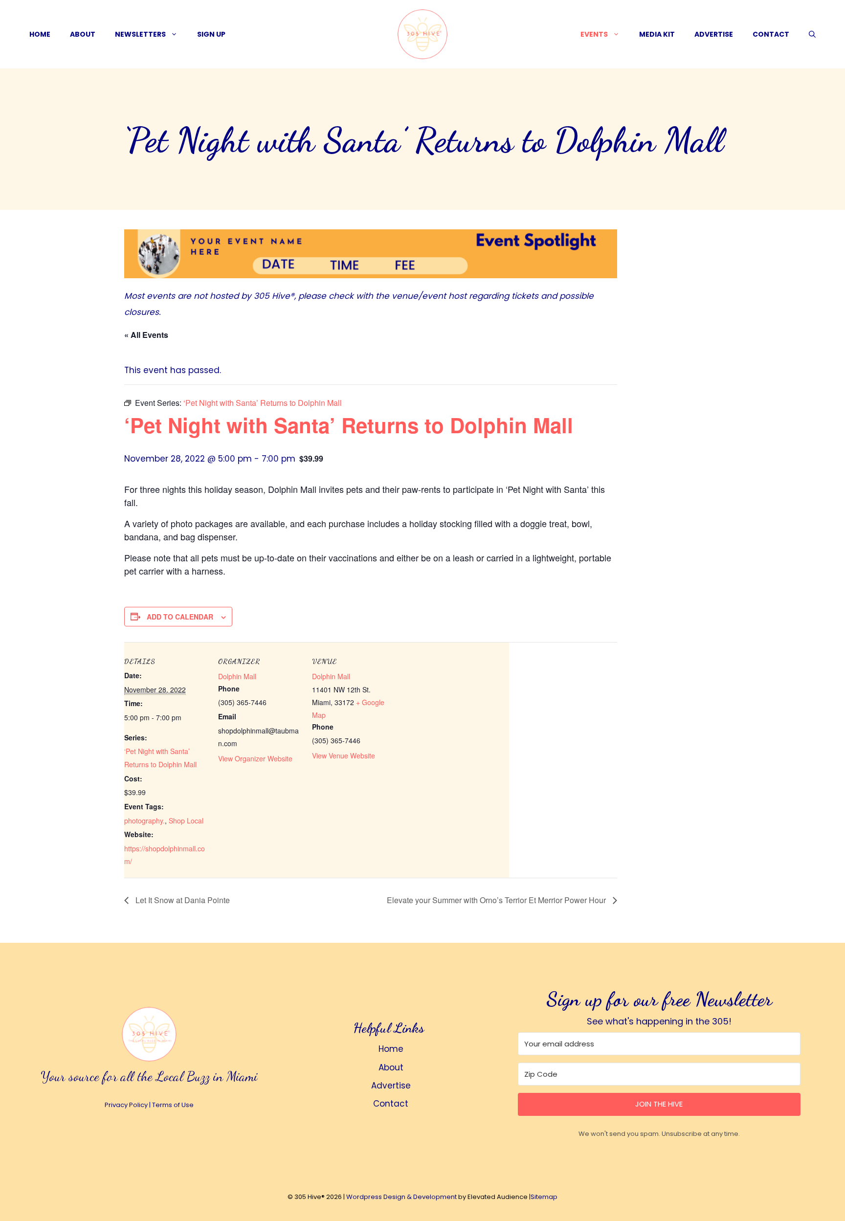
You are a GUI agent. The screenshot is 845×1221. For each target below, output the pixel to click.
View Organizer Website (255, 758)
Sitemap (544, 1196)
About (82, 34)
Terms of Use (173, 1105)
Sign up (211, 34)
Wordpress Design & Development (401, 1196)
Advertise (713, 34)
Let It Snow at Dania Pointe (181, 900)
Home (39, 34)
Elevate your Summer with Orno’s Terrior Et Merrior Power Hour (497, 900)
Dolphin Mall (237, 676)
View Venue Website (343, 755)
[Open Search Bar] (812, 34)
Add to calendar (180, 617)
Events (594, 34)
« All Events (146, 334)
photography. (144, 820)
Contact (771, 34)
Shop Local (186, 820)
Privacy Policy (126, 1105)
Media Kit (657, 34)
